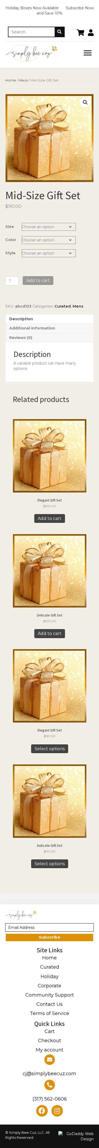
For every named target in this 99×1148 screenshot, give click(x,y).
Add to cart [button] (50, 518)
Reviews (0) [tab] (20, 337)
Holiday (50, 976)
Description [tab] (21, 319)
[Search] (59, 32)
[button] (88, 53)
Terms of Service (49, 1013)
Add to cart (38, 280)
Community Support (49, 995)
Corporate (49, 986)
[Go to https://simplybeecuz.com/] (40, 53)
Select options (50, 748)
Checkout (49, 1041)
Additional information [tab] (32, 328)
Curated (62, 306)
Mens (23, 80)
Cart (50, 1031)
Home (10, 80)
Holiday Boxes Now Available (32, 8)
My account (49, 1050)
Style (10, 253)
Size (9, 226)
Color (10, 239)
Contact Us (49, 1004)
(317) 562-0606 (49, 1099)
